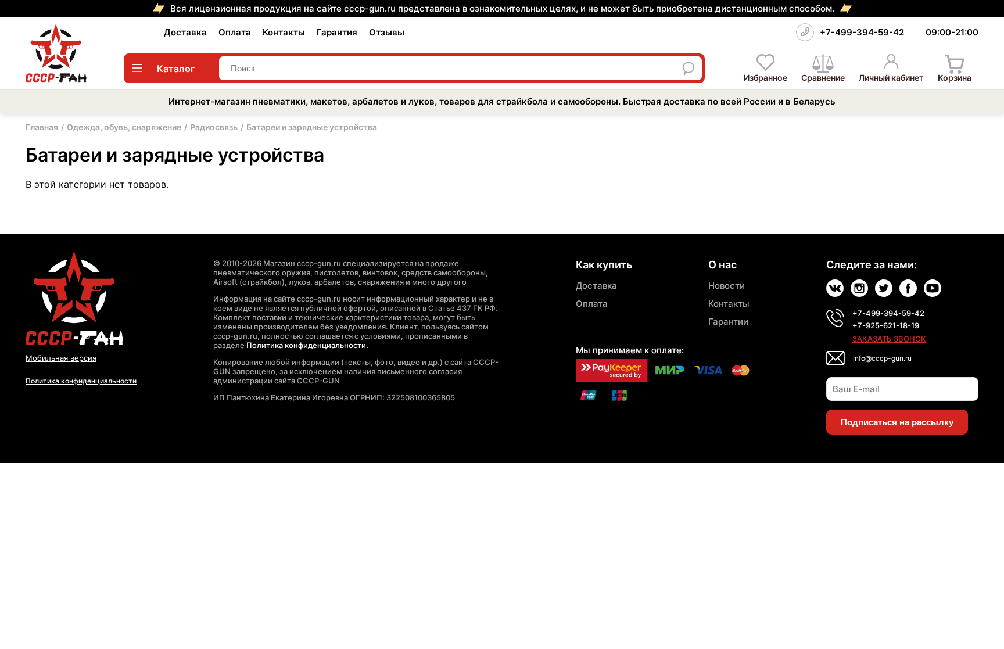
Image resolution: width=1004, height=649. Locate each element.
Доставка (185, 32)
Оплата (234, 32)
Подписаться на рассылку (897, 422)
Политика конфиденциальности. (307, 345)
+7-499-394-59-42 (862, 32)
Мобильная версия (61, 358)
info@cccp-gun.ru (882, 358)
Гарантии (728, 321)
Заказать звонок (889, 338)
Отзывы (386, 32)
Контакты (284, 32)
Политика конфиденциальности (81, 381)
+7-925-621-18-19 (885, 325)
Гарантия (337, 32)
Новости (726, 285)
